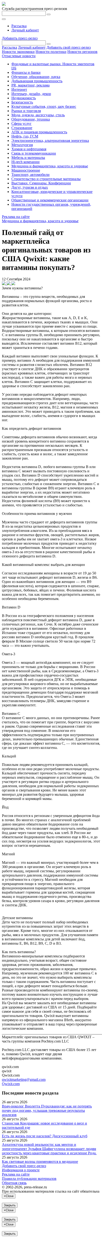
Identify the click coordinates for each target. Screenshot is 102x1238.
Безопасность (22, 102)
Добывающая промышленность (36, 81)
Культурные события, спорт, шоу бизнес (43, 106)
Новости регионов (82, 52)
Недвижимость (23, 98)
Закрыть (10, 1205)
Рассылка (19, 26)
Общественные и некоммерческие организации (49, 200)
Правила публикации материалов (29, 1179)
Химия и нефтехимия (28, 149)
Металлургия (22, 145)
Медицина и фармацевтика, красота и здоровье (49, 166)
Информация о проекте (21, 1170)
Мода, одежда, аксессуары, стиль (38, 115)
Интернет (19, 89)
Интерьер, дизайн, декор (31, 94)
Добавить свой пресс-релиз (68, 47)
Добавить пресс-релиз (19, 38)
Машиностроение (25, 170)
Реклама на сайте (16, 217)
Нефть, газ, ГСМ (24, 136)
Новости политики (51, 52)
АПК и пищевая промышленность (39, 132)
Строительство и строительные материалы (46, 179)
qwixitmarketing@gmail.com (24, 1079)
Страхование (21, 128)
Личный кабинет (25, 30)
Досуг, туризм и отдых (29, 187)
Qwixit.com (11, 1084)
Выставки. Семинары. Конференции (41, 183)
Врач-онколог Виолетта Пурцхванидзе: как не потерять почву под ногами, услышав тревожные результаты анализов (47, 1110)
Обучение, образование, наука (35, 77)
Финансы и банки (26, 72)
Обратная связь (14, 1183)
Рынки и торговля (26, 111)
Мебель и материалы (28, 158)
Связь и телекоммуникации (33, 153)
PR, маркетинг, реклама (30, 85)
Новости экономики (18, 52)
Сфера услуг (21, 124)
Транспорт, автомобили (30, 175)
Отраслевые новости (19, 56)
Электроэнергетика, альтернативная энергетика (50, 141)
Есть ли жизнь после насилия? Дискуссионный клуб (44, 1136)
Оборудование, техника (30, 119)
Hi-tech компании (25, 162)
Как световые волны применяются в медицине (40, 1162)
